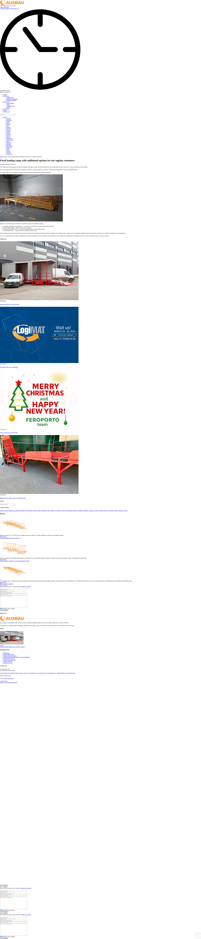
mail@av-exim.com (26, 586)
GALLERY (6, 109)
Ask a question (4, 885)
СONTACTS (6, 111)
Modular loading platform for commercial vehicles (9, 304)
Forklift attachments (11, 100)
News (5, 156)
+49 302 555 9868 (4, 8)
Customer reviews (10, 106)
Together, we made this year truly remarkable (8, 432)
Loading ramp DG (7, 661)
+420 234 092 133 (14, 8)
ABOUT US (6, 101)
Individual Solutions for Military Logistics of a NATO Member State (13, 498)
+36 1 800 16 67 (32, 673)
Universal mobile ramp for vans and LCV (10, 538)
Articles (8, 107)
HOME (5, 94)
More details (3, 536)
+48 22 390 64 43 (4, 7)
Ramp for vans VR (8, 663)
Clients (8, 104)
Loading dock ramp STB (9, 660)
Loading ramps (10, 97)
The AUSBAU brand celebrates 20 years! (117, 510)
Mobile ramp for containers (6, 583)
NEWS (5, 110)
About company (10, 103)
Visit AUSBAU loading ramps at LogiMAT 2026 (9, 367)
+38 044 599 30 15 (61, 673)
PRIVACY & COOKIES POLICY (9, 682)
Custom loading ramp (8, 654)
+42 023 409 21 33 (51, 673)
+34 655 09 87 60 (70, 673)
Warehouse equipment (11, 99)
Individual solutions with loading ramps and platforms (16, 657)
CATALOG (6, 96)
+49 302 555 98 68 (14, 673)
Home (1, 156)
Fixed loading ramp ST (9, 658)
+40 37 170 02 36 (23, 673)
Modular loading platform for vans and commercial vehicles (15, 561)
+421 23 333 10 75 (41, 673)
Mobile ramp (6, 653)
